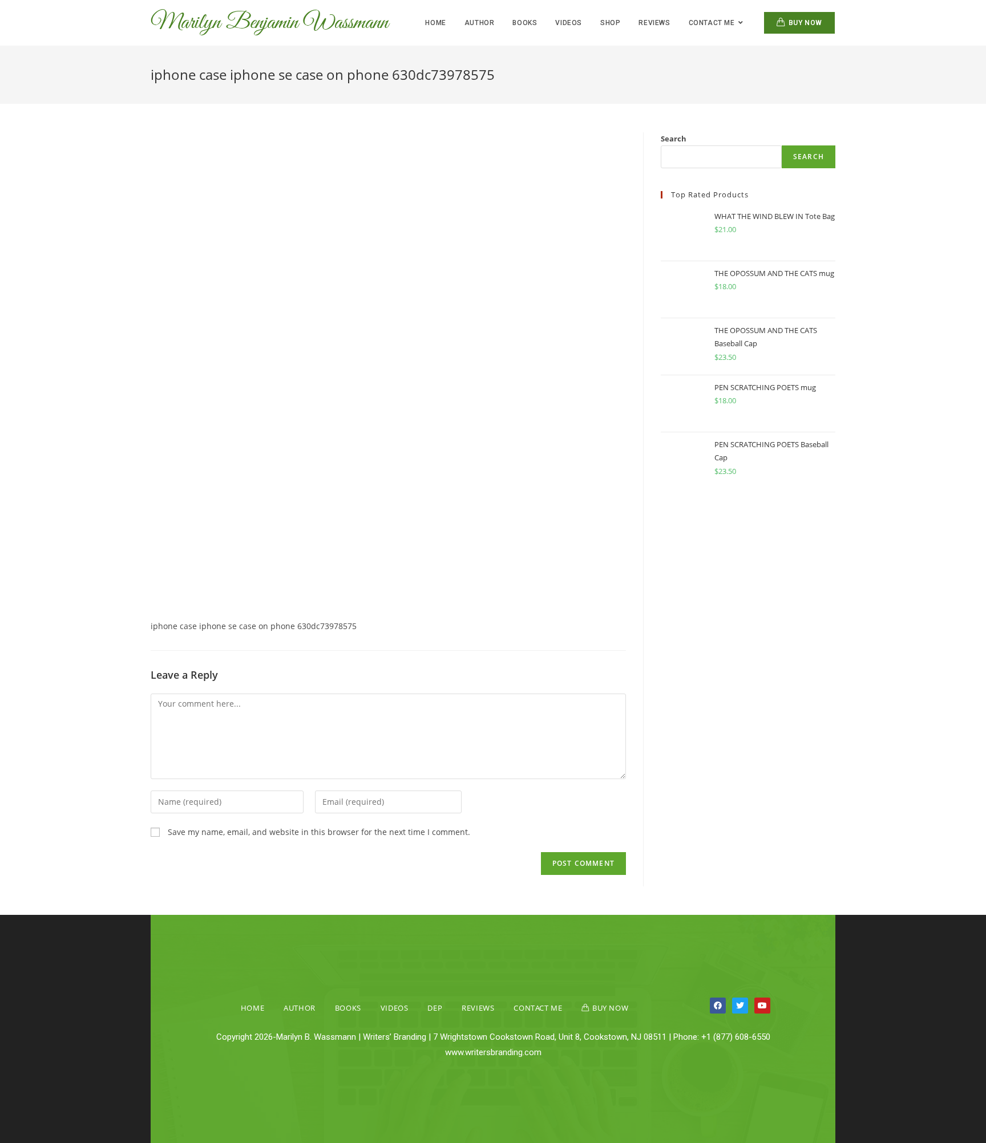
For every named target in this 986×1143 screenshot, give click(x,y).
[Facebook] (718, 1006)
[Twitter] (740, 1006)
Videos (395, 1008)
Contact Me (538, 1008)
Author (300, 1008)
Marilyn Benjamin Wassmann (269, 23)
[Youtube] (762, 1006)
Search (673, 138)
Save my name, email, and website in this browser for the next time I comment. (319, 831)
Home (252, 1008)
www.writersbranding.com (493, 1052)
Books (348, 1008)
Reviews (478, 1008)
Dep (434, 1008)
